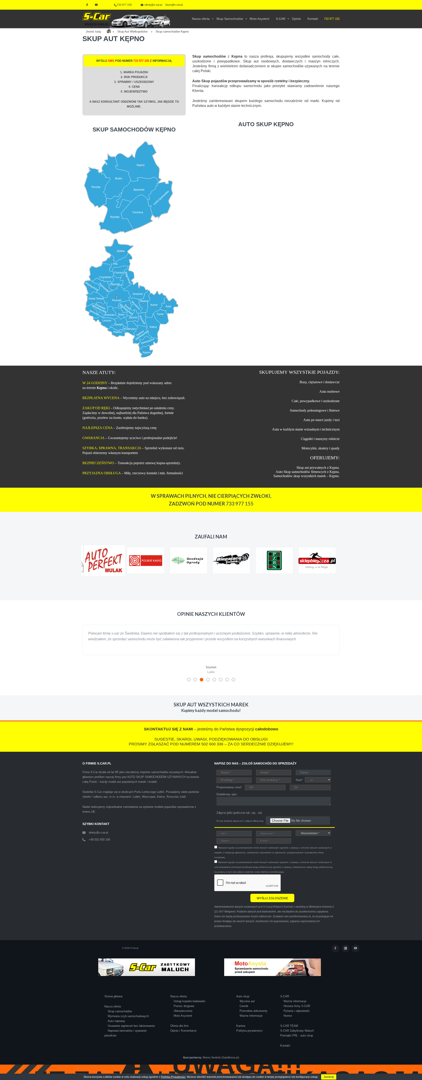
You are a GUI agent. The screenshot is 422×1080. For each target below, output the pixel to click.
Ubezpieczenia (183, 1016)
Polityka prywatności (249, 1036)
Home (108, 31)
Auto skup (242, 1002)
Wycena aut (247, 1007)
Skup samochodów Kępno (172, 31)
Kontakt (285, 1051)
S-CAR (284, 1002)
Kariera (240, 1031)
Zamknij (329, 1076)
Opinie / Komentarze (183, 1036)
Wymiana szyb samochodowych (128, 1021)
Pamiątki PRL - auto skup (296, 1041)
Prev (88, 580)
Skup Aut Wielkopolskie (132, 31)
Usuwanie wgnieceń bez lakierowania (131, 1031)
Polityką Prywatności (173, 1076)
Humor (288, 1021)
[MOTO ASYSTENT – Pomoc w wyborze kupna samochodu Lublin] (272, 972)
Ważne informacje (251, 1021)
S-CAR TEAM (289, 1031)
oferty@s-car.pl (98, 838)
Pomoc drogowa (184, 1011)
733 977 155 (124, 4)
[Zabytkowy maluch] (146, 972)
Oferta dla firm (179, 1031)
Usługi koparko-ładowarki (189, 1007)
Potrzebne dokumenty (253, 1016)
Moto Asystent (183, 1021)
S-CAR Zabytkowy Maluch (297, 1036)
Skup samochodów (120, 1017)
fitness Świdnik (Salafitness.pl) (221, 1063)
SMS (111, 60)
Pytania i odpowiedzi (297, 1016)
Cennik (244, 1011)
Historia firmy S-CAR (297, 1011)
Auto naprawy (116, 1026)
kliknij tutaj (258, 826)
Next (333, 580)
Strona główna (113, 1002)
